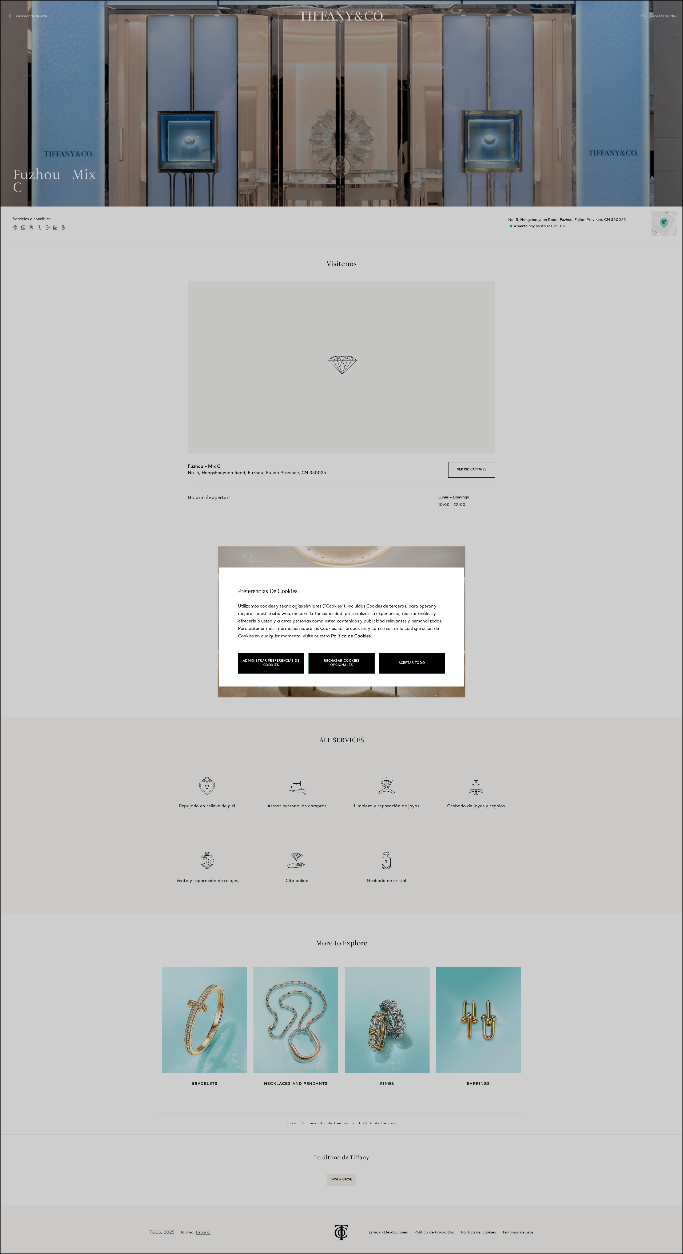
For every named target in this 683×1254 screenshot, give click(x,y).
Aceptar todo (412, 663)
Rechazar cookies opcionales (341, 663)
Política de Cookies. (351, 636)
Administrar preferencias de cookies (271, 663)
